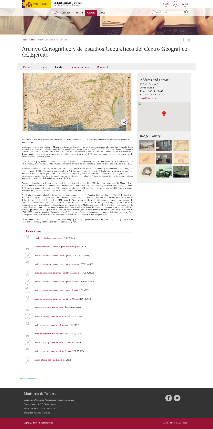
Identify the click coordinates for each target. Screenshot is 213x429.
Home (24, 40)
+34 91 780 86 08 (31, 409)
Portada (27, 66)
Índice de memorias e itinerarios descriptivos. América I (57, 264)
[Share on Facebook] (183, 40)
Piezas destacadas (80, 66)
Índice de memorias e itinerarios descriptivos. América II (58, 273)
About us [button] (67, 12)
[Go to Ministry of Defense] (34, 4)
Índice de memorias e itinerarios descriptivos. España (56, 290)
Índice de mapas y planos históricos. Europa (52, 342)
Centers (91, 12)
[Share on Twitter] (189, 40)
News (102, 12)
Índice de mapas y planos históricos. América (53, 316)
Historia (43, 66)
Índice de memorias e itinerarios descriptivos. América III (58, 281)
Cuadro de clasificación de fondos (48, 238)
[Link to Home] (58, 11)
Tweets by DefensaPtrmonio (28, 378)
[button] (166, 4)
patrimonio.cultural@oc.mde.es (37, 413)
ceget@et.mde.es (148, 98)
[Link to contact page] (175, 4)
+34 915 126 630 (155, 91)
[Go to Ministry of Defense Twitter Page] (177, 398)
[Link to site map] (185, 4)
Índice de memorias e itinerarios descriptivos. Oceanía (56, 299)
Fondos (59, 66)
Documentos (103, 66)
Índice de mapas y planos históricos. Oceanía (53, 351)
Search (79, 12)
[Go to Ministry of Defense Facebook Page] (168, 398)
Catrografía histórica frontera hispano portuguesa (54, 247)
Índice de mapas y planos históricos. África (52, 308)
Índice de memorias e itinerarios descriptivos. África (56, 255)
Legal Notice (181, 423)
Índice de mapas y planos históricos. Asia (51, 325)
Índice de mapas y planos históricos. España (52, 334)
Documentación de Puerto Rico (47, 360)
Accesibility (168, 423)
